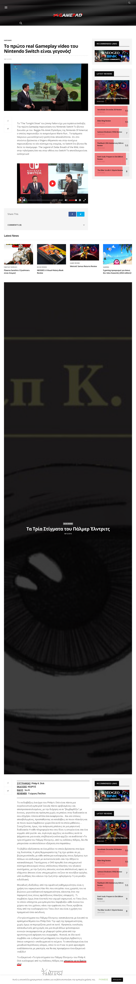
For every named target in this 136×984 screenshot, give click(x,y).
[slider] (40, 200)
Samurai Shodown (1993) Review (109, 132)
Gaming (106, 267)
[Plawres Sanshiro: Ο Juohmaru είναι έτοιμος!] (18, 254)
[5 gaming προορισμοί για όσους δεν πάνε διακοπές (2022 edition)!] (117, 254)
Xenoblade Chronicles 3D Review (109, 109)
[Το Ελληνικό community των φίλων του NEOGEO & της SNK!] (112, 56)
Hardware (8, 40)
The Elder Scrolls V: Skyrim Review (110, 170)
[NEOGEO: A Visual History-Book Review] (51, 254)
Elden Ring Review (104, 121)
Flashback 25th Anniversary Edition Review (110, 144)
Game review (75, 263)
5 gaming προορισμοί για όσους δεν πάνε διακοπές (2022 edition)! (117, 271)
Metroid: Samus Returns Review (112, 98)
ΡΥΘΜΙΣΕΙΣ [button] (103, 979)
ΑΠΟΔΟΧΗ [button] (117, 979)
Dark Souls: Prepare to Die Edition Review (110, 158)
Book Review (42, 267)
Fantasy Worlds (10, 267)
